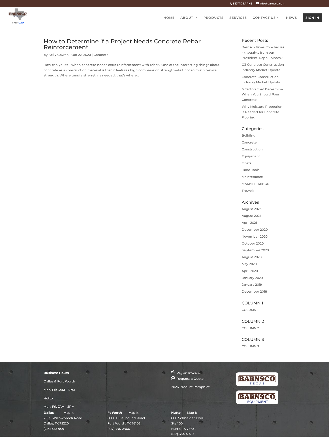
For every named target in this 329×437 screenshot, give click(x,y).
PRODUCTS (213, 18)
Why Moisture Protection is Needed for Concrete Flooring (262, 112)
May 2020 (249, 264)
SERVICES (238, 18)
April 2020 (250, 271)
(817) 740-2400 (118, 429)
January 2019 (252, 285)
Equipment (251, 156)
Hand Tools (250, 170)
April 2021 (249, 223)
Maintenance (252, 177)
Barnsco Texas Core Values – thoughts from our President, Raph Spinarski (263, 52)
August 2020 (252, 257)
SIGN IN (312, 18)
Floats (246, 163)
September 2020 (255, 250)
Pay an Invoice (188, 373)
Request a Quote (190, 378)
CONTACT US (264, 18)
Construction (252, 149)
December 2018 (254, 291)
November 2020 (254, 236)
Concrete (101, 55)
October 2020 (253, 243)
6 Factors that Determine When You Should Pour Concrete (262, 94)
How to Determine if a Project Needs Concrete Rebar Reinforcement (122, 44)
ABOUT (186, 18)
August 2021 (251, 216)
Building (249, 135)
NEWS (291, 18)
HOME (169, 18)
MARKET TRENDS (255, 184)
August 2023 (251, 209)
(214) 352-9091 (54, 429)
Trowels (248, 191)
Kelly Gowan (59, 55)
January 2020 (252, 278)
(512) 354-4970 (182, 434)
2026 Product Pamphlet (190, 387)
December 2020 (255, 230)
